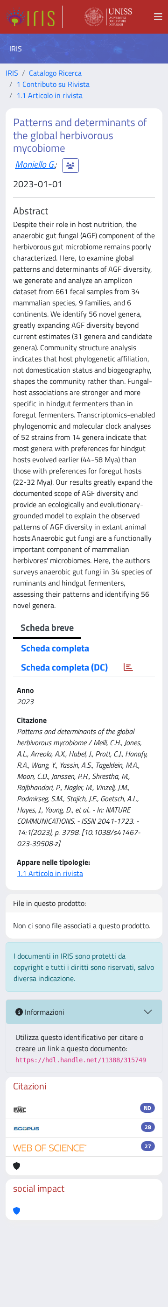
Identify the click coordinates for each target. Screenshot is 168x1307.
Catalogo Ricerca (55, 72)
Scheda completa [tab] (55, 648)
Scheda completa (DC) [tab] (64, 667)
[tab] (128, 667)
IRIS (12, 72)
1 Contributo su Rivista (53, 84)
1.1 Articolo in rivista (49, 95)
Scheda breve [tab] (47, 627)
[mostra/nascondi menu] (158, 16)
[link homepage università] (108, 17)
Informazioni (43, 1011)
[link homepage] (34, 17)
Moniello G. (35, 164)
